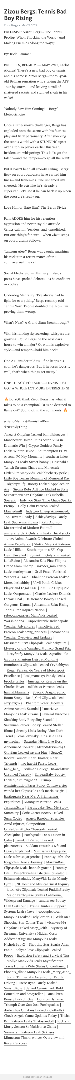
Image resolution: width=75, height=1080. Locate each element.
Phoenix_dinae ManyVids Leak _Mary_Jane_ (37, 972)
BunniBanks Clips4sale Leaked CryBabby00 (36, 665)
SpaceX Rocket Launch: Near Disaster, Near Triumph (33, 758)
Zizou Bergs (11, 25)
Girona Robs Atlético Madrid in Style (40, 489)
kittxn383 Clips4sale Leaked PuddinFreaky (38, 889)
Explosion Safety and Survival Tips (43, 955)
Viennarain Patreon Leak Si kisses (29, 1032)
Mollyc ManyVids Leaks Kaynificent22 (35, 961)
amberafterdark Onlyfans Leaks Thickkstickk (37, 533)
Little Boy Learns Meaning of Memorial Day (37, 478)
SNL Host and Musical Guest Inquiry (42, 884)
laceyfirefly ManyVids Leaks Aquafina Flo (37, 654)
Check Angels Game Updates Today (30, 1015)
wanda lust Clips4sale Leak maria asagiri (34, 791)
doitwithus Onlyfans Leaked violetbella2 (34, 1010)
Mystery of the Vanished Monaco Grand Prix (37, 648)
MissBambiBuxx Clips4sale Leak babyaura (35, 643)
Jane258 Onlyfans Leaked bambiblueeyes (34, 434)
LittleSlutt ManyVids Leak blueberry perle (35, 473)
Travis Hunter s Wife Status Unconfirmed (35, 966)
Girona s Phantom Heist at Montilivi (31, 659)
